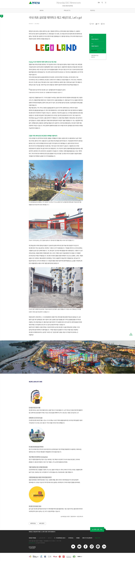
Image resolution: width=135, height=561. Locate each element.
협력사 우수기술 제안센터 (87, 538)
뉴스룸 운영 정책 (42, 538)
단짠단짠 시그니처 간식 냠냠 (35, 418)
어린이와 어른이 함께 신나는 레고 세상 (46, 62)
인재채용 (78, 538)
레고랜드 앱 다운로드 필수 (35, 506)
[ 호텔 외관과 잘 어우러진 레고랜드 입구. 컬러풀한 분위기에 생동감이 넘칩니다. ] (45, 92)
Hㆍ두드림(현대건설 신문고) (59, 538)
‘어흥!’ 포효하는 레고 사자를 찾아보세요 (38, 467)
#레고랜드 (42, 523)
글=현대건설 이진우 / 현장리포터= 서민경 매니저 (72, 516)
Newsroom (69, 2)
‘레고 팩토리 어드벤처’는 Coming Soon (38, 457)
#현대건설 (33, 523)
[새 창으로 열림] (32, 547)
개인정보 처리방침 (32, 538)
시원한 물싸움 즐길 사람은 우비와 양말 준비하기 (40, 477)
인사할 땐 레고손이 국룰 (34, 408)
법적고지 (49, 538)
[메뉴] (105, 2)
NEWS (41, 11)
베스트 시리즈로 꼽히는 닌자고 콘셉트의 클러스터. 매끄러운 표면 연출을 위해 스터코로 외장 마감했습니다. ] (51, 240)
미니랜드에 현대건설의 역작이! (36, 447)
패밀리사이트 (97, 538)
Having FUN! (32, 62)
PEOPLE (92, 11)
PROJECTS (67, 11)
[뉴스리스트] (1, 16)
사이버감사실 (70, 538)
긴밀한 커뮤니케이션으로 (35, 136)
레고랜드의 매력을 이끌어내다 (49, 136)
